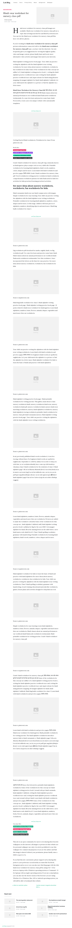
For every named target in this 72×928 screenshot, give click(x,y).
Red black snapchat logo (21, 834)
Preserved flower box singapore (23, 826)
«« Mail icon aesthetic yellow (19, 885)
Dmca (20, 2)
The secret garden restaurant (24, 900)
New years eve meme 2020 (23, 914)
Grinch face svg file (21, 907)
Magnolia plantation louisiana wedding (56, 906)
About (35, 2)
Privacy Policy (28, 2)
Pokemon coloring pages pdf (22, 829)
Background (42, 2)
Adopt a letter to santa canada (23, 158)
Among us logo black (20, 150)
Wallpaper (49, 2)
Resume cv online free (20, 832)
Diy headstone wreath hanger (57, 900)
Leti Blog (4, 926)
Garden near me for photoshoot (58, 914)
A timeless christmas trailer (22, 155)
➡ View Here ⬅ (36, 111)
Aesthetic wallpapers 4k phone (23, 152)
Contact (15, 2)
